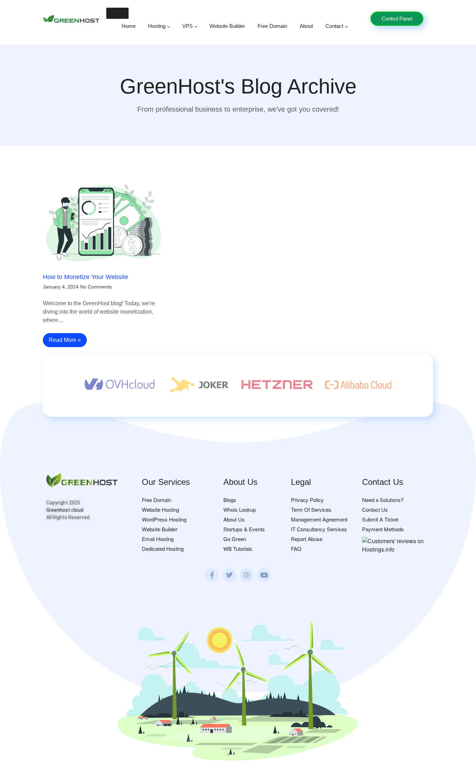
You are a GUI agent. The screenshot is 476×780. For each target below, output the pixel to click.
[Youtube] (264, 575)
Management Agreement (319, 519)
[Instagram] (247, 575)
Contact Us (375, 509)
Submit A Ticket (380, 519)
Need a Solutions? (383, 499)
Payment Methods (383, 529)
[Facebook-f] (212, 575)
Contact (334, 26)
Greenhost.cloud (64, 510)
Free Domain (272, 26)
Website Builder (227, 26)
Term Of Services (311, 509)
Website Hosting (160, 509)
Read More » (65, 340)
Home (129, 26)
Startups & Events (244, 529)
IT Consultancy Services (319, 529)
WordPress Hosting (164, 519)
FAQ (296, 548)
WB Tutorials (237, 548)
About (306, 26)
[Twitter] (229, 575)
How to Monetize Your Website (85, 276)
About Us (234, 519)
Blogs (229, 499)
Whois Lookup (239, 509)
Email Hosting (158, 538)
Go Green (234, 538)
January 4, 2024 (61, 287)
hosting (157, 26)
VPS (187, 26)
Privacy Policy (307, 499)
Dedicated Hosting (163, 548)
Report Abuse (306, 538)
